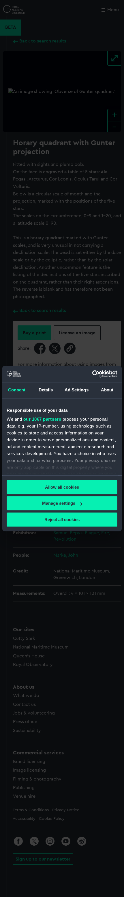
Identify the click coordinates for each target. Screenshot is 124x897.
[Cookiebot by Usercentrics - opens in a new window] (92, 374)
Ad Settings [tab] (77, 389)
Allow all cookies (62, 487)
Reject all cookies (62, 519)
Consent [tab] (16, 389)
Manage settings (58, 503)
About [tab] (107, 389)
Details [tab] (46, 389)
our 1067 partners (42, 419)
